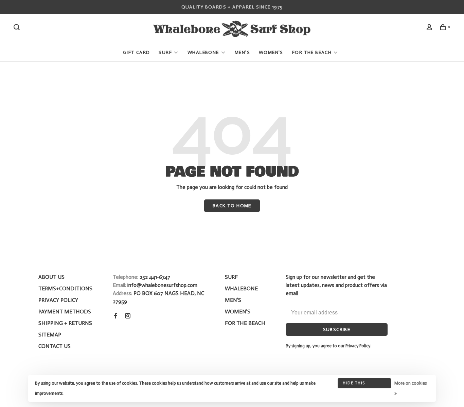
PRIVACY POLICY (58, 300)
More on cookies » (410, 388)
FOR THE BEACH (312, 52)
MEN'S (242, 52)
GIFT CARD (136, 52)
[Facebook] (115, 316)
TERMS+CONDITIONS (65, 288)
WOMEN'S (271, 52)
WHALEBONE (204, 52)
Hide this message (354, 384)
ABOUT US (51, 277)
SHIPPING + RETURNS (65, 323)
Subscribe (337, 329)
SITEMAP (49, 334)
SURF (165, 52)
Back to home (232, 206)
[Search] (18, 28)
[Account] (430, 28)
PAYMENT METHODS (64, 311)
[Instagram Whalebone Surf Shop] (127, 316)
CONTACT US (54, 346)
